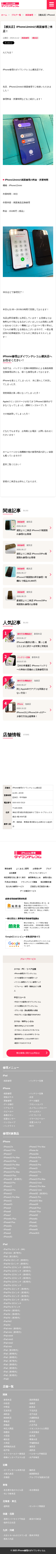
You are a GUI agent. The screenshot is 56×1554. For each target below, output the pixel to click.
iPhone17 (8, 1154)
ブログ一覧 (16, 15)
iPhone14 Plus (10, 1175)
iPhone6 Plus (9, 1222)
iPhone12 (8, 1193)
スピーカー (8, 1111)
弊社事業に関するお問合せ (28, 1053)
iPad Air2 (7, 1321)
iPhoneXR (33, 1204)
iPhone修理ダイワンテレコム (26, 973)
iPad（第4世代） (11, 1372)
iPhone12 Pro (9, 1190)
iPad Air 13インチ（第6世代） (17, 1260)
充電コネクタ (35, 1122)
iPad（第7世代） (11, 1361)
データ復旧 (34, 1101)
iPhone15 (33, 1168)
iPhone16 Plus (10, 1161)
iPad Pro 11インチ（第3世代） (17, 1292)
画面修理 (29, 15)
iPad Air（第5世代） (12, 1310)
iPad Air (7, 1325)
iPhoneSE (33, 1215)
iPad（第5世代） (11, 1368)
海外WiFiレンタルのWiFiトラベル (27, 1034)
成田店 (32, 1450)
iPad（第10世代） (11, 1350)
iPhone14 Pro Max (12, 1172)
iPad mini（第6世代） (13, 1328)
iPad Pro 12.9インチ (12, 1285)
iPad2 (6, 1379)
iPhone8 (7, 1211)
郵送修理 (8, 869)
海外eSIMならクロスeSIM (24, 1026)
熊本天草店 (34, 1535)
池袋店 (32, 1403)
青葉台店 (33, 1439)
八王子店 (33, 1425)
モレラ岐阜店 (9, 1494)
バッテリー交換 (36, 1081)
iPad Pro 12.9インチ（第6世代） (18, 1267)
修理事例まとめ (34, 877)
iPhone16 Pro (35, 1157)
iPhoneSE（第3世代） (13, 1179)
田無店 (7, 1425)
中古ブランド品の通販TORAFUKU (27, 1015)
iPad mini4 (8, 1336)
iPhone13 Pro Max (37, 1179)
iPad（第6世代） (11, 1364)
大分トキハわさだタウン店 (15, 1535)
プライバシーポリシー (38, 873)
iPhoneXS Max (35, 1201)
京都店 (7, 1477)
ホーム (4, 15)
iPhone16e (34, 1154)
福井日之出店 (9, 1522)
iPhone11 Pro (35, 1197)
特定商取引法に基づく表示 (15, 877)
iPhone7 (7, 1215)
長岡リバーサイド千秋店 (14, 1519)
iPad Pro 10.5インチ (12, 1303)
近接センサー (9, 1119)
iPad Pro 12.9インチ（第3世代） (18, 1278)
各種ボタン (8, 1115)
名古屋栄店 (34, 1490)
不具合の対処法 (11, 882)
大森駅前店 (34, 1418)
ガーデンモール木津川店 (14, 1470)
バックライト (9, 1126)
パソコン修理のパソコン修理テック (28, 982)
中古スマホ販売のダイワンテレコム (28, 1002)
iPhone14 (33, 1175)
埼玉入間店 (8, 1428)
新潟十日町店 (35, 1519)
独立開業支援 (46, 882)
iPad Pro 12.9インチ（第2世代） (18, 1282)
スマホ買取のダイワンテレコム (26, 1006)
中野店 (7, 1407)
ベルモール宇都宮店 (38, 1454)
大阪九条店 (8, 1474)
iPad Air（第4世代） (12, 1314)
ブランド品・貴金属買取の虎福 (26, 1010)
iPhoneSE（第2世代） (39, 1193)
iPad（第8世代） (11, 1357)
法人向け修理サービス (15, 886)
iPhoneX (7, 1208)
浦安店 (32, 1446)
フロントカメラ (36, 1104)
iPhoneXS (8, 1204)
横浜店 (35, 38)
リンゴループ (9, 1122)
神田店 (7, 1414)
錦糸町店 (7, 1418)
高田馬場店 (34, 1400)
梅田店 (32, 1470)
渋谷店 (7, 1403)
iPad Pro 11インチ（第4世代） (17, 1289)
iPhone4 (7, 1233)
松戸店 (7, 1450)
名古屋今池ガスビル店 (13, 1490)
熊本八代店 (8, 1539)
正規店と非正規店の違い (40, 886)
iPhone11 (8, 1201)
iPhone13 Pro (9, 1183)
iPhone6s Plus (10, 1219)
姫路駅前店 (34, 1474)
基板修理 (7, 1101)
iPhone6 (32, 1222)
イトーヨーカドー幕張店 (14, 1454)
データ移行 (8, 1104)
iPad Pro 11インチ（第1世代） (17, 1300)
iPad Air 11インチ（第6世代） (17, 1264)
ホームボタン (35, 1111)
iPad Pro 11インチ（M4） (15, 1249)
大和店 (7, 1443)
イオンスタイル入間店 (39, 1428)
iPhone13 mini (35, 1183)
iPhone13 (8, 1186)
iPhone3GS (34, 1233)
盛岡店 (7, 1506)
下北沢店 (33, 1410)
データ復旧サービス (28, 891)
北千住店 (33, 1414)
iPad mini (8, 1346)
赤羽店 (32, 1421)
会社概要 (12, 873)
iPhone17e (8, 1147)
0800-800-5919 (18, 803)
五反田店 (7, 1410)
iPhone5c (33, 1226)
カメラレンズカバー (38, 1108)
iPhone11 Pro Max (12, 1197)
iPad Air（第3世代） (12, 1318)
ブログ (48, 869)
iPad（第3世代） (11, 1375)
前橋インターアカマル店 (14, 1457)
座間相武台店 (9, 1446)
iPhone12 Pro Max (37, 1186)
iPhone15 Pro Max (12, 1165)
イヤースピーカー (37, 1119)
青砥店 (7, 1421)
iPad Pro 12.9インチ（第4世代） (18, 1274)
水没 (31, 1097)
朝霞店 (7, 1432)
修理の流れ (47, 877)
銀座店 (32, 1407)
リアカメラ (8, 1108)
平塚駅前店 (34, 1443)
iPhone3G (8, 1237)
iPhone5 (7, 1229)
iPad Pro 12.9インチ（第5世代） (18, 1271)
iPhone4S (33, 1229)
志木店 (32, 1436)
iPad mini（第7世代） (13, 1253)
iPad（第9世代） (11, 1354)
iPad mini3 (8, 1339)
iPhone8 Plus (35, 1208)
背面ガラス (8, 1097)
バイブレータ (35, 1115)
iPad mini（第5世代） (13, 1332)
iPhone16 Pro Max (12, 1157)
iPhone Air (33, 1150)
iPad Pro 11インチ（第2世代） (17, 1296)
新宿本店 (7, 1400)
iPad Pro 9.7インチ (12, 1307)
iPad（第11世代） (11, 1256)
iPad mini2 (8, 1343)
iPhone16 (33, 1161)
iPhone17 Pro (9, 1150)
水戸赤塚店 (34, 1457)
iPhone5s (8, 1226)
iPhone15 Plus (10, 1168)
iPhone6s (33, 1219)
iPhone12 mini (35, 1190)
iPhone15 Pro (35, 1165)
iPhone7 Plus (35, 1211)
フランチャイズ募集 (29, 882)
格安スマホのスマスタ (23, 1043)
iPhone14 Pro (35, 1172)
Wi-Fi (31, 1126)
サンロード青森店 (37, 1506)
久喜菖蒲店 (34, 1432)
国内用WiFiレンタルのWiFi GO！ (27, 1039)
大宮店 (7, 1436)
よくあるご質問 (22, 869)
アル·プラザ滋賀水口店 (39, 1477)
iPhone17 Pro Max (37, 1147)
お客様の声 (37, 869)
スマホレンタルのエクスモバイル (27, 1030)
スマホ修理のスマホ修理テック (26, 978)
